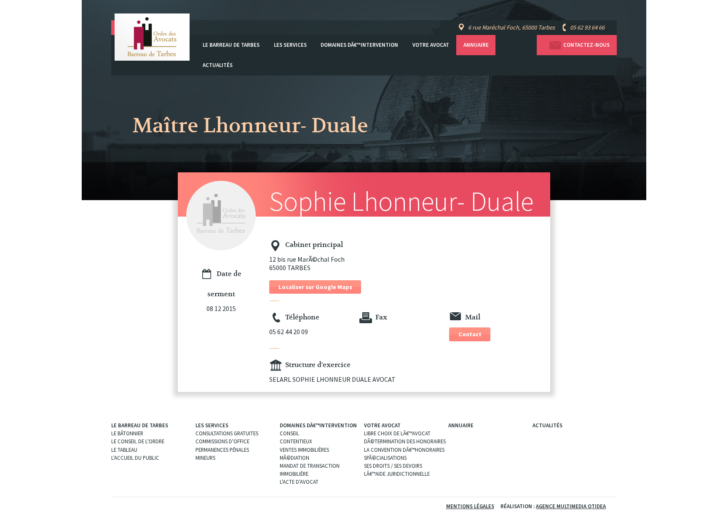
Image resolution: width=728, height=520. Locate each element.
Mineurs (205, 457)
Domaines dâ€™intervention (359, 44)
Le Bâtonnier (127, 433)
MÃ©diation (294, 457)
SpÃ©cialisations (385, 457)
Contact (470, 334)
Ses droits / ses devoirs (393, 465)
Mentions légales (470, 506)
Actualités (218, 65)
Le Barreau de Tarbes (231, 44)
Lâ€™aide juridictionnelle (397, 473)
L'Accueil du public (135, 457)
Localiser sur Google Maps (315, 287)
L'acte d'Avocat (299, 481)
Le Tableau (124, 449)
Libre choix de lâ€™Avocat (397, 433)
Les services (290, 44)
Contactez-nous (586, 44)
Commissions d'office (222, 441)
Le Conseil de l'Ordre (137, 441)
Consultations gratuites (226, 433)
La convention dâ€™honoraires (404, 449)
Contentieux (296, 441)
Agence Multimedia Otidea (571, 506)
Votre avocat (430, 44)
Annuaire (476, 44)
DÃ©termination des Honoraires (405, 441)
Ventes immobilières (304, 449)
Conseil (289, 433)
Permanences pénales (222, 449)
